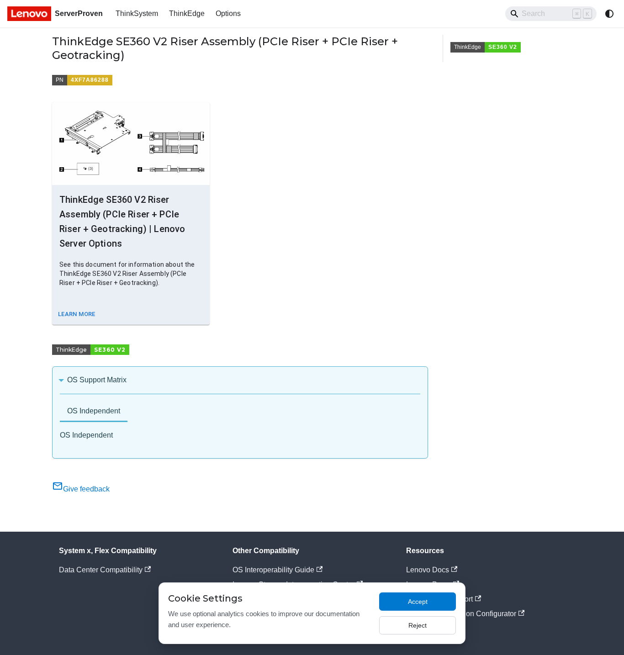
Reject (417, 625)
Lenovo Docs (427, 570)
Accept (418, 601)
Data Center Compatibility (101, 570)
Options (228, 13)
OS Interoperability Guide (273, 570)
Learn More (76, 314)
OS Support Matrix (97, 380)
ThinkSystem (137, 13)
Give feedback (86, 489)
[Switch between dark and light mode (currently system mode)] (609, 13)
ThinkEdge (187, 13)
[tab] (93, 411)
